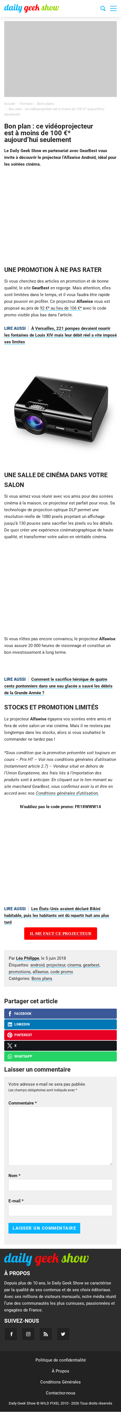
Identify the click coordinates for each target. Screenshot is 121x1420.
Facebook (23, 1014)
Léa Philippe (27, 958)
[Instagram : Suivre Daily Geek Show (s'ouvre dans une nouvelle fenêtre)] (28, 1334)
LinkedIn (22, 1024)
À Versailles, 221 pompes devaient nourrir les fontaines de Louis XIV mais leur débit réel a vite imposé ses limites (60, 335)
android (37, 965)
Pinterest (23, 1035)
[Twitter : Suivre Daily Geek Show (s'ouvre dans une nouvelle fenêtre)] (63, 1334)
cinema (74, 965)
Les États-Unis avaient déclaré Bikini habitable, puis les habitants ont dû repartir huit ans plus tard (56, 915)
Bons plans (42, 978)
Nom (14, 1175)
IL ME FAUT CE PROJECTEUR (60, 933)
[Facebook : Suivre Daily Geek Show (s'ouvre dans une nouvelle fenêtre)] (10, 1334)
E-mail (16, 1200)
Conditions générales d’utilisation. (67, 793)
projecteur (55, 965)
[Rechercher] (103, 9)
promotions (20, 971)
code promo (61, 971)
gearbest (91, 965)
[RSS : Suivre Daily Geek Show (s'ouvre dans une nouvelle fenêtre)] (45, 1334)
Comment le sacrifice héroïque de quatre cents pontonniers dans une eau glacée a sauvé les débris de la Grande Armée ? (58, 686)
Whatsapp (23, 1056)
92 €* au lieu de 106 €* (61, 308)
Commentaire (22, 1103)
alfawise (40, 971)
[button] (113, 8)
